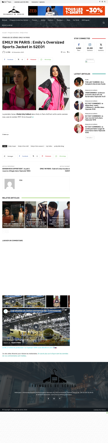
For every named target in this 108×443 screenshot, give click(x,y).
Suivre (90, 43)
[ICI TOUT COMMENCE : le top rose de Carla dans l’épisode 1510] (79, 117)
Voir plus (89, 137)
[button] (103, 22)
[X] (105, 1)
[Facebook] (100, 1)
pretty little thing (59, 146)
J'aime (79, 43)
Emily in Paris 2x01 (23, 146)
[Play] (57, 301)
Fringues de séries (13, 33)
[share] (66, 310)
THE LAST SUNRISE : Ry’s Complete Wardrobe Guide (13, 225)
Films (13, 221)
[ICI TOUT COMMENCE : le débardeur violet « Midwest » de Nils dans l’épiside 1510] (59, 214)
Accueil (4, 33)
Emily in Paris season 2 (37, 146)
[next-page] (7, 231)
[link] (6, 311)
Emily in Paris (24, 33)
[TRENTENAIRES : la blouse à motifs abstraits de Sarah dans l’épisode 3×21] (36, 214)
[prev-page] (3, 231)
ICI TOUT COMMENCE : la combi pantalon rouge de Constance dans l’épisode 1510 (95, 129)
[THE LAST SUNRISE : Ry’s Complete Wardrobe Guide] (13, 214)
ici (33, 117)
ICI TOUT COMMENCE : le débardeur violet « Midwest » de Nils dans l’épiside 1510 (58, 223)
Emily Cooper (12, 146)
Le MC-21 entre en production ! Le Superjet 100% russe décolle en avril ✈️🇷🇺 (36, 311)
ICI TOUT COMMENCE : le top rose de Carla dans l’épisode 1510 (94, 118)
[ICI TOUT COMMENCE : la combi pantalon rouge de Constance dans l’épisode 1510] (79, 128)
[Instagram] (102, 1)
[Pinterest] (60, 399)
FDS (9, 52)
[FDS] (4, 52)
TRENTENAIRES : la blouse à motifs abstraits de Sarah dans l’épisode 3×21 (36, 224)
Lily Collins (49, 146)
